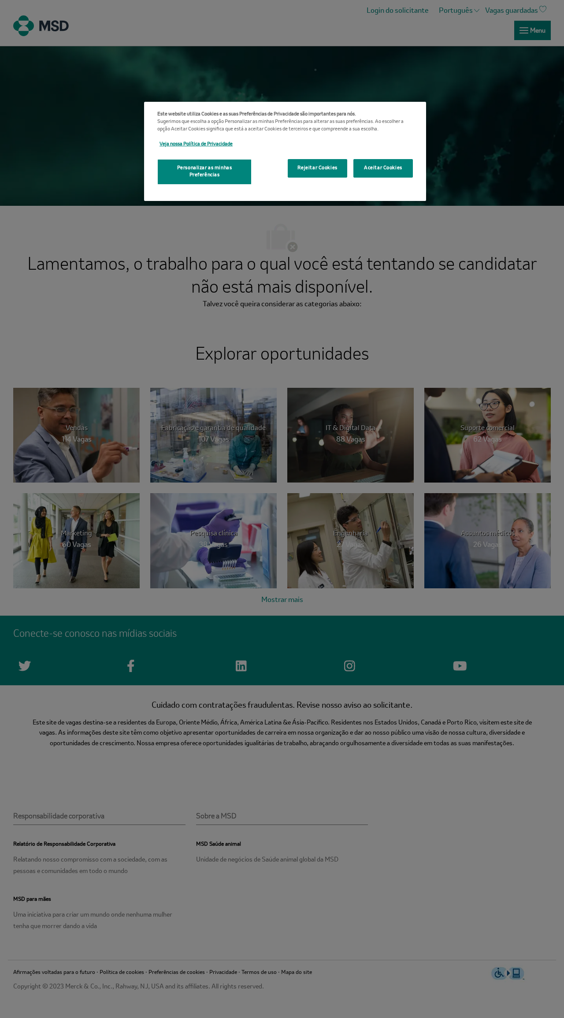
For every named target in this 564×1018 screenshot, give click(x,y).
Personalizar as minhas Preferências (204, 171)
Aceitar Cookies (383, 168)
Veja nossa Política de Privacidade (196, 144)
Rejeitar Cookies (317, 168)
